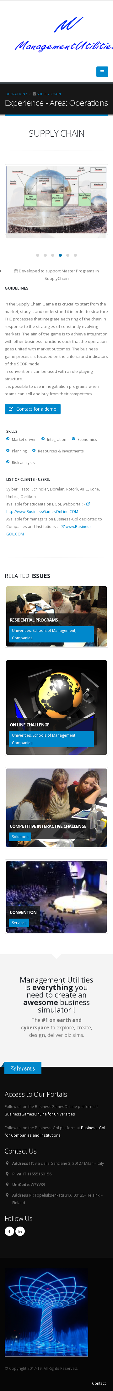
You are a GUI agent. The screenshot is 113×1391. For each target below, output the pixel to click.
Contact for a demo (36, 409)
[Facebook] (9, 1231)
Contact (99, 1383)
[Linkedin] (20, 1231)
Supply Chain (49, 93)
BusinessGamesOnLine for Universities (40, 1113)
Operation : (16, 93)
